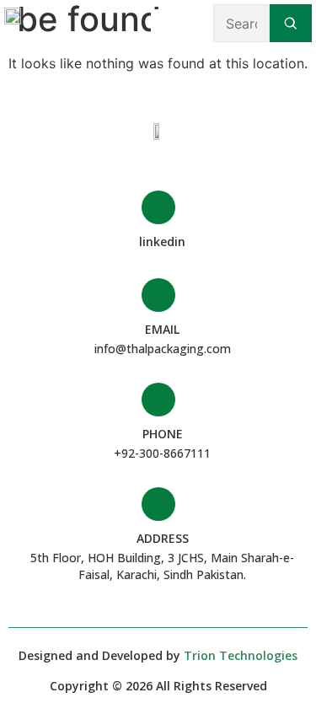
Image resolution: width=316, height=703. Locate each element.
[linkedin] (158, 207)
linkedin (162, 241)
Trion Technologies (240, 655)
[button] (162, 23)
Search (291, 23)
